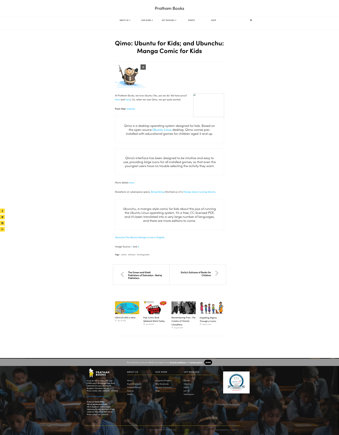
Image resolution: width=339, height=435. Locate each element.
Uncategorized (143, 254)
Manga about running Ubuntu (199, 191)
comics (124, 254)
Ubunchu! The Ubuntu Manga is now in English (139, 237)
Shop (157, 390)
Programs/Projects (163, 380)
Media (130, 394)
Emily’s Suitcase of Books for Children (196, 274)
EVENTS (191, 20)
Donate (187, 380)
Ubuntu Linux (162, 129)
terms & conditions (178, 362)
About (129, 380)
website (131, 108)
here (117, 99)
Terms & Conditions (156, 429)
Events (186, 387)
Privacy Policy (170, 429)
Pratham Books (169, 8)
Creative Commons (163, 387)
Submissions (189, 394)
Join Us (186, 390)
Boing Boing (157, 191)
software (131, 254)
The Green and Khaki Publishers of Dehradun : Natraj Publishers (145, 275)
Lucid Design (233, 429)
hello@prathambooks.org (97, 396)
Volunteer (187, 383)
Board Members (134, 383)
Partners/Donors (134, 387)
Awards (130, 390)
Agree (208, 362)
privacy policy (196, 362)
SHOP (213, 20)
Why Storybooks (162, 383)
